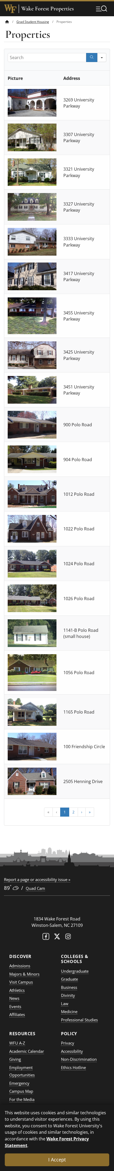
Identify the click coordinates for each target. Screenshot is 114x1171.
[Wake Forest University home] (10, 9)
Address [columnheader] (71, 78)
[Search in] (101, 57)
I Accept (57, 1159)
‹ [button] (56, 811)
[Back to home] (7, 21)
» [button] (90, 811)
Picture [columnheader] (15, 78)
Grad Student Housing (32, 21)
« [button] (48, 811)
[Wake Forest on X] (57, 937)
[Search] (91, 57)
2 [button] (73, 811)
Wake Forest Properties (47, 8)
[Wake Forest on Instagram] (68, 937)
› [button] (81, 811)
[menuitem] (10, 21)
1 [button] (65, 811)
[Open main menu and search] (101, 8)
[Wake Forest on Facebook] (46, 937)
